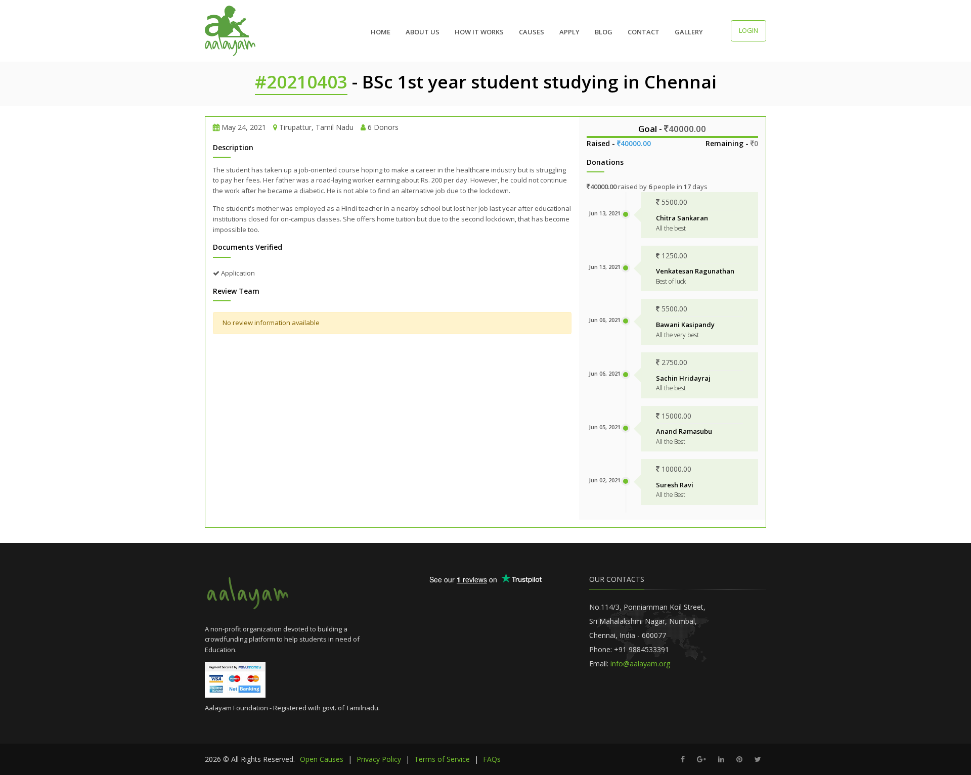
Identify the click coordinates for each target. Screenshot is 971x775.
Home (380, 31)
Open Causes (321, 759)
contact (643, 31)
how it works (479, 31)
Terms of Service (442, 759)
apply (569, 31)
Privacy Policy (379, 759)
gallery (689, 31)
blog (603, 31)
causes (531, 31)
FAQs (492, 759)
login (748, 30)
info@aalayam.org (640, 663)
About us (422, 31)
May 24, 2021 (244, 127)
